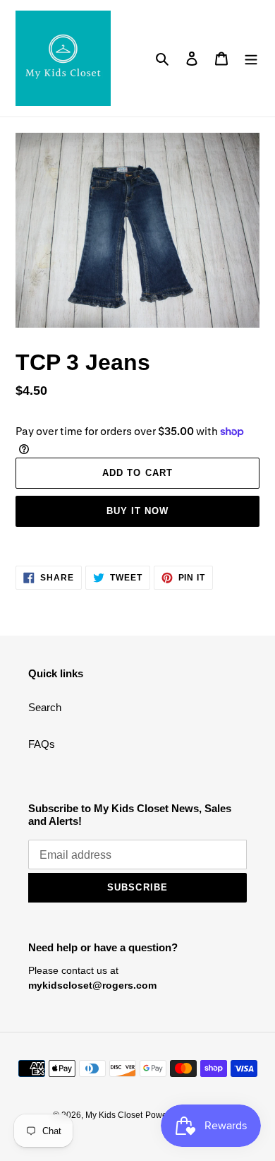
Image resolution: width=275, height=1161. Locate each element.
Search (44, 707)
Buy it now (137, 511)
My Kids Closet (113, 1115)
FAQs (41, 744)
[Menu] (251, 58)
